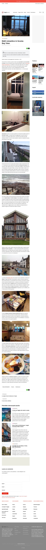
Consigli (28, 12)
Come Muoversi (26, 534)
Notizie (43, 3)
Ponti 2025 (38, 3)
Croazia (24, 516)
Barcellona (14, 518)
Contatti (3, 3)
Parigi (13, 509)
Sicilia (35, 513)
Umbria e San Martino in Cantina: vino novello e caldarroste (34, 70)
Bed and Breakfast (6, 386)
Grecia (24, 504)
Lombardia (36, 518)
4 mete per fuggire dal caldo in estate (20, 410)
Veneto (35, 516)
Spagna (24, 506)
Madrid (13, 511)
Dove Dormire (25, 532)
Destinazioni (15, 12)
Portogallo (25, 509)
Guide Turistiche (26, 526)
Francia (24, 513)
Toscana (35, 506)
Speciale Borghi (5, 509)
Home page (17, 526)
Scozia (12, 386)
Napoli (13, 516)
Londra (13, 506)
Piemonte (35, 509)
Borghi (25, 12)
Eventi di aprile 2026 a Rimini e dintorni (38, 111)
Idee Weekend (33, 12)
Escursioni (4, 515)
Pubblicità (6, 3)
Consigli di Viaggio (5, 506)
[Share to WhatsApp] (27, 48)
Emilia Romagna (37, 504)
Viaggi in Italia (20, 12)
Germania (25, 518)
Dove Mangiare (25, 530)
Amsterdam (14, 513)
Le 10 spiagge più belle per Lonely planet (34, 81)
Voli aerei (3, 517)
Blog (15, 528)
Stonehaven (18, 386)
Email (3, 486)
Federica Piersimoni (21, 543)
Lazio (35, 511)
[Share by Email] (29, 48)
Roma (13, 504)
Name (3, 483)
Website (3, 490)
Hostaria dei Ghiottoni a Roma (40, 69)
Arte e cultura (4, 504)
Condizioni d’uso (17, 532)
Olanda (24, 511)
